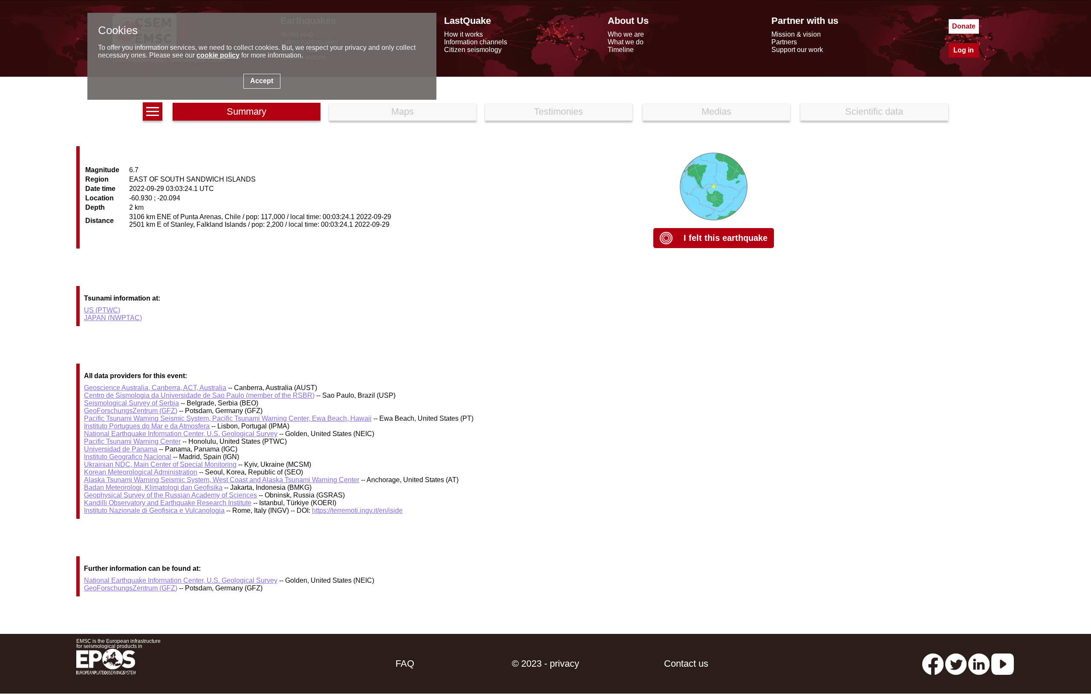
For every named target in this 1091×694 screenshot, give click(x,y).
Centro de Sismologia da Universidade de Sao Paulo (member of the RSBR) (199, 395)
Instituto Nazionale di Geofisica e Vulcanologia (154, 510)
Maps (402, 111)
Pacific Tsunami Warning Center (132, 441)
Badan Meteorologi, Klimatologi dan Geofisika (153, 487)
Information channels (475, 42)
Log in (963, 50)
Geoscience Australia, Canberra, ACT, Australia (155, 387)
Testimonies (558, 111)
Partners (784, 42)
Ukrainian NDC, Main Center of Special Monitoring (160, 464)
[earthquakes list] (152, 111)
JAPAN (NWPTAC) (113, 317)
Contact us (686, 663)
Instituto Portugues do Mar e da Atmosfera (147, 426)
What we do (626, 42)
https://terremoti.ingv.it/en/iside (357, 510)
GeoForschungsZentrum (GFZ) (130, 410)
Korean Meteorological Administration (140, 472)
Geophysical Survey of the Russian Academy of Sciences (170, 495)
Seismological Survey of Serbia (131, 403)
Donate (964, 26)
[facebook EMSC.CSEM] (933, 663)
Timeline (621, 49)
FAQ (404, 663)
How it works (463, 34)
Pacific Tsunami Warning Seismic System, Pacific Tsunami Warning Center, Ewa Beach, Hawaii (228, 418)
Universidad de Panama (120, 449)
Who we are (626, 34)
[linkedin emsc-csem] (979, 663)
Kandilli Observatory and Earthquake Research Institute (167, 502)
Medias (716, 111)
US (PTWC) (102, 310)
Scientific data (874, 111)
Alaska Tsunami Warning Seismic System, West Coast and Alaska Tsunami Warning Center (221, 479)
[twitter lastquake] (956, 663)
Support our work (797, 49)
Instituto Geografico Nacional (127, 456)
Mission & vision (796, 34)
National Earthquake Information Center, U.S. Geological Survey (180, 433)
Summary (246, 111)
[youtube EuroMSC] (1002, 663)
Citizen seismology (473, 49)
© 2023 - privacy (545, 663)
